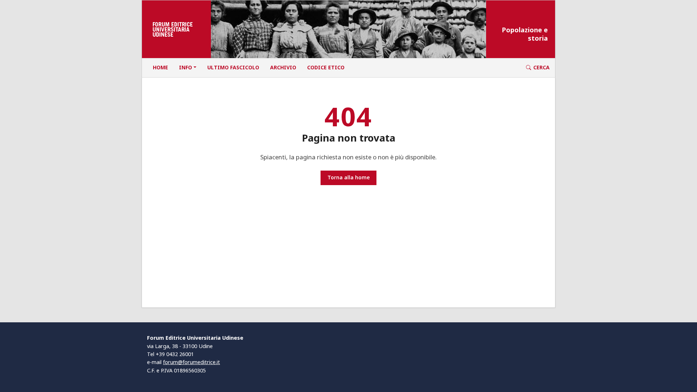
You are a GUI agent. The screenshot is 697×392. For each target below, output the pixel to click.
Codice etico (326, 67)
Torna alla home (348, 177)
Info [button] (185, 67)
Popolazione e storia (525, 34)
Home (160, 67)
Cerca (541, 67)
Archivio (283, 67)
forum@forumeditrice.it (191, 362)
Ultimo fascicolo (233, 67)
